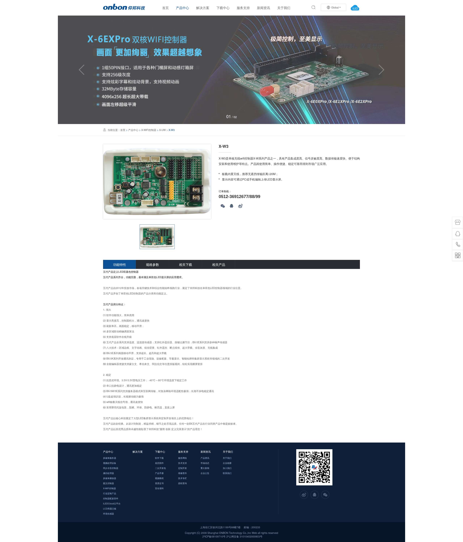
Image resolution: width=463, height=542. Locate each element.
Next (381, 70)
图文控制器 (108, 483)
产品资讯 (205, 457)
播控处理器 (108, 473)
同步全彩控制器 (110, 467)
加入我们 (227, 467)
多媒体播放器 (109, 478)
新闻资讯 (263, 7)
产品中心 (182, 7)
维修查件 (182, 473)
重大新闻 (205, 467)
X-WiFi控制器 (148, 130)
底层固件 (159, 462)
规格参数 (152, 264)
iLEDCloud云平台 (111, 503)
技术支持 (182, 462)
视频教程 (159, 478)
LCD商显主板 (109, 508)
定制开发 (182, 467)
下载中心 (223, 7)
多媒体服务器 (109, 457)
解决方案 (202, 7)
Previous (81, 70)
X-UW (162, 130)
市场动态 (205, 462)
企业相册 (227, 462)
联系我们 (227, 473)
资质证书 (159, 483)
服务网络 (182, 457)
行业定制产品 (109, 493)
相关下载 (185, 264)
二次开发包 (160, 467)
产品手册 (159, 473)
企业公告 (205, 473)
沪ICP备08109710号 (214, 536)
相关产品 (218, 264)
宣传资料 (159, 488)
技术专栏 (182, 478)
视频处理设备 (109, 462)
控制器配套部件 (110, 498)
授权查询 (182, 483)
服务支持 (243, 7)
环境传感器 (108, 513)
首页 (165, 7)
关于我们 (283, 7)
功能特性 (119, 264)
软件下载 (159, 457)
